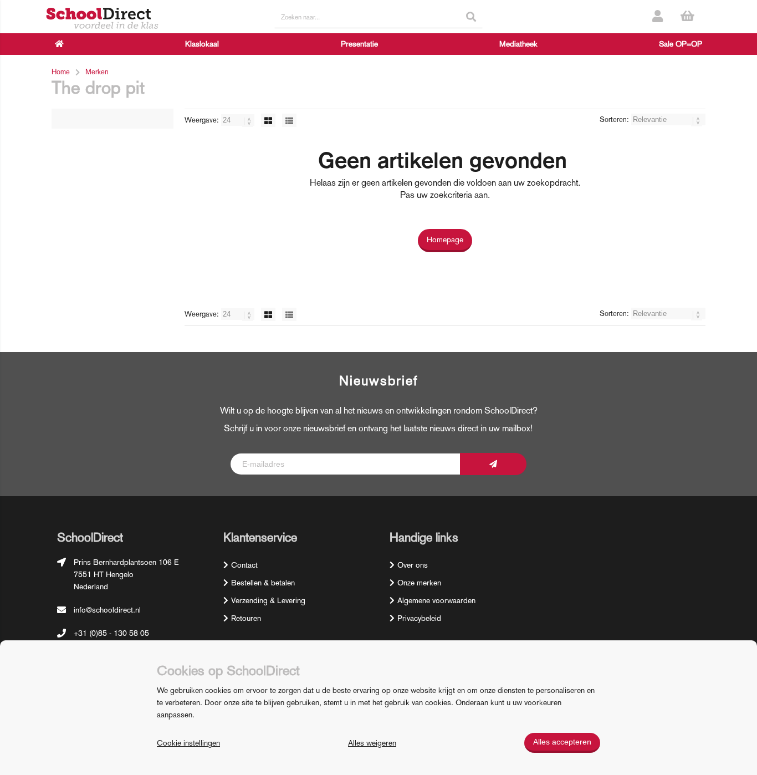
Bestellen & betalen (263, 582)
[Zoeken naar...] (471, 17)
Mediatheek (518, 43)
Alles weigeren (372, 742)
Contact (244, 564)
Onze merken (419, 582)
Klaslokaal (202, 43)
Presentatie (359, 43)
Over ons (412, 564)
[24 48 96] (239, 120)
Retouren (246, 618)
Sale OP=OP (680, 43)
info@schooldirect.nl (107, 609)
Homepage (445, 239)
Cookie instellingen (188, 742)
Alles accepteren (562, 741)
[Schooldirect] (102, 19)
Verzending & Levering (268, 600)
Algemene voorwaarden (436, 600)
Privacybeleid (419, 618)
